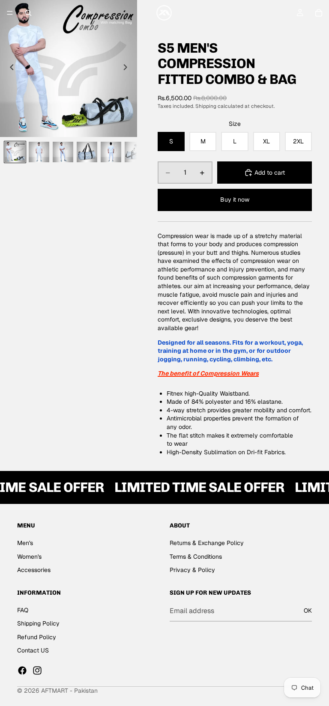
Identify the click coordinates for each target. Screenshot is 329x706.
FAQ (22, 610)
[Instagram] (37, 670)
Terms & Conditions (196, 556)
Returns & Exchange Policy (207, 543)
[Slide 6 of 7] (135, 152)
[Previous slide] (9, 68)
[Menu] (10, 13)
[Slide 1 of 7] (15, 152)
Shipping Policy (38, 623)
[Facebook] (22, 670)
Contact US (33, 650)
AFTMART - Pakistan (69, 690)
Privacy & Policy (192, 570)
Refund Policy (36, 637)
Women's (29, 556)
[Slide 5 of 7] (111, 152)
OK (308, 610)
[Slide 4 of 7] (87, 152)
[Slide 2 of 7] (39, 152)
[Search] (28, 12)
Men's (25, 543)
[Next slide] (127, 68)
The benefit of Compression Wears (208, 373)
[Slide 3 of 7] (63, 152)
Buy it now (234, 199)
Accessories (34, 570)
